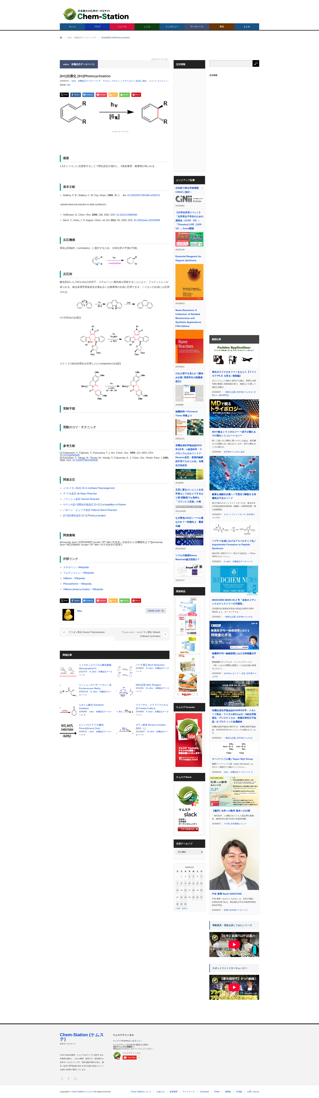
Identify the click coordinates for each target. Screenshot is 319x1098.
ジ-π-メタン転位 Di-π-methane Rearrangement (89, 488)
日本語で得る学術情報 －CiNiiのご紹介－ (189, 190)
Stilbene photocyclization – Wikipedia (83, 589)
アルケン (116, 81)
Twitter (217, 1092)
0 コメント (163, 81)
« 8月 (177, 908)
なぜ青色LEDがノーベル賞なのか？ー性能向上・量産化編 (189, 522)
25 (193, 897)
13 (201, 883)
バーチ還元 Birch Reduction (150, 665)
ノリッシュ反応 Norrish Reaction (81, 499)
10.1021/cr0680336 (126, 214)
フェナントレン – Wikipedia (78, 572)
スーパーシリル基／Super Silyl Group (232, 759)
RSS (75, 1078)
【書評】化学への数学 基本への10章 (231, 810)
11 (193, 883)
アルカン (107, 81)
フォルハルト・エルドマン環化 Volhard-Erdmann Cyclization (141, 634)
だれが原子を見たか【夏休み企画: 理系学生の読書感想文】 (189, 377)
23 (185, 897)
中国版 (239, 1092)
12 (197, 883)
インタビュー (171, 26)
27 (201, 897)
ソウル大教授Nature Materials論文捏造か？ (187, 557)
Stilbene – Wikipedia (74, 578)
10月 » (185, 908)
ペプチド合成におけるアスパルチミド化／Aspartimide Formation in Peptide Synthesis (234, 545)
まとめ (247, 26)
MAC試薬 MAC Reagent (148, 685)
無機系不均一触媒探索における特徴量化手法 (234, 655)
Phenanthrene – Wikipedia (77, 583)
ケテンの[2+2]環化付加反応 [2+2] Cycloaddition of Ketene (94, 504)
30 (185, 904)
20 (201, 890)
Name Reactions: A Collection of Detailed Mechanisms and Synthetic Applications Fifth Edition (188, 318)
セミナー (236, 673)
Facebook (204, 1092)
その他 (227, 824)
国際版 (228, 1092)
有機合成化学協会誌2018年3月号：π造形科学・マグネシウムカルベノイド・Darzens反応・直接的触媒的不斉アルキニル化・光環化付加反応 (189, 455)
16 (185, 890)
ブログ (97, 26)
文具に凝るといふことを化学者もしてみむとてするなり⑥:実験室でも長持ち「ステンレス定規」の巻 (189, 495)
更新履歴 (174, 1092)
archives (227, 673)
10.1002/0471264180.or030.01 (143, 195)
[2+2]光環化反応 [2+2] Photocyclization (84, 515)
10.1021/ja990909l (69, 455)
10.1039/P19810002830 (85, 460)
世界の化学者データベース (236, 910)
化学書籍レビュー (239, 824)
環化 (145, 81)
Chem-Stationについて (141, 1092)
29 (181, 904)
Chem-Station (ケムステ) (82, 1037)
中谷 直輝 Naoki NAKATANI (227, 893)
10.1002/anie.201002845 (147, 220)
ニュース (122, 26)
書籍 (222, 26)
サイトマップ (189, 1092)
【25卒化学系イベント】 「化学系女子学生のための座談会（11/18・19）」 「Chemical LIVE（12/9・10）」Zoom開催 (189, 220)
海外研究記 (224, 395)
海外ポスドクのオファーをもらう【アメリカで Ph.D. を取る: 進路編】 (234, 374)
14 (177, 890)
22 (181, 897)
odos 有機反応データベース (84, 81)
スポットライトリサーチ (235, 514)
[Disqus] (114, 784)
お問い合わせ (253, 1092)
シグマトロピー (128, 81)
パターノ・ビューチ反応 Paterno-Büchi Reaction (90, 510)
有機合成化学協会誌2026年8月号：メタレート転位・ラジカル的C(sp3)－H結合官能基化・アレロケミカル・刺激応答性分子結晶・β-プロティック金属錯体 (234, 716)
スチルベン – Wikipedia (76, 567)
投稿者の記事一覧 (156, 611)
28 (177, 904)
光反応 (139, 81)
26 (197, 897)
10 (189, 883)
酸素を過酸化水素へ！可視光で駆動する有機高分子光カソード (234, 496)
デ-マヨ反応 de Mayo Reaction (80, 493)
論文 (243, 452)
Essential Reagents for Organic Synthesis (188, 258)
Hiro (69, 85)
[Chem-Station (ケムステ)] (96, 14)
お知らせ (160, 1092)
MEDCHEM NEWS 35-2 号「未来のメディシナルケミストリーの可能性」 (234, 602)
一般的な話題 (230, 392)
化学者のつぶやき (245, 392)
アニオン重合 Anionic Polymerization (87, 632)
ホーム (72, 26)
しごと (147, 26)
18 (193, 890)
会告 (243, 673)
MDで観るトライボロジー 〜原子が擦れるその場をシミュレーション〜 (234, 433)
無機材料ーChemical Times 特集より (186, 413)
